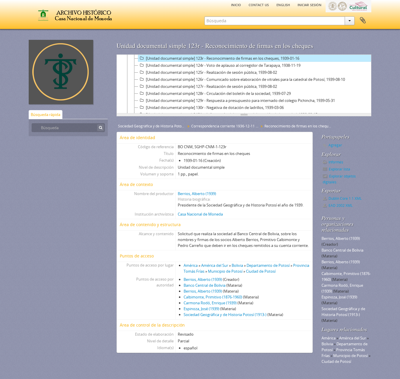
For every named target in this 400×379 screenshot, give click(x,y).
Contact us (259, 4)
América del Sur (214, 265)
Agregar (335, 145)
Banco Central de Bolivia (204, 285)
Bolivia (237, 265)
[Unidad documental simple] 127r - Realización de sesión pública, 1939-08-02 (211, 86)
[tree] (244, 84)
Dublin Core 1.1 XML (345, 198)
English (283, 4)
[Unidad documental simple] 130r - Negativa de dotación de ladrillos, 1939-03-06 (215, 107)
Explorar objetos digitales (339, 179)
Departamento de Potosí (268, 265)
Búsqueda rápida (45, 114)
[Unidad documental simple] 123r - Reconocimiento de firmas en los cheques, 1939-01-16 (222, 58)
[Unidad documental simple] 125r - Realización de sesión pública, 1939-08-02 (211, 72)
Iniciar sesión (310, 4)
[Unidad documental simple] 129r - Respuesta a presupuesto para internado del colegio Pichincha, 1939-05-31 (240, 100)
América (191, 265)
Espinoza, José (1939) (201, 308)
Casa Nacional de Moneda (200, 214)
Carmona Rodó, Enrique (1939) (210, 302)
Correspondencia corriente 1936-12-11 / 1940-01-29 (225, 126)
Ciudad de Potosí (261, 271)
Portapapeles (362, 20)
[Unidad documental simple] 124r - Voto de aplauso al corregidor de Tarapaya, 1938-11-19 (223, 65)
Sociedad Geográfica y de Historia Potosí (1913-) (225, 314)
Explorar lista (339, 169)
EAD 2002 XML (340, 205)
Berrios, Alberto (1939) (197, 193)
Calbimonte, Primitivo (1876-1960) (213, 297)
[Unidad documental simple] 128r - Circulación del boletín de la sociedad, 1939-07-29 (218, 93)
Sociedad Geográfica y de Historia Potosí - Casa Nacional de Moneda (152, 126)
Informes (335, 162)
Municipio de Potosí (225, 271)
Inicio (236, 4)
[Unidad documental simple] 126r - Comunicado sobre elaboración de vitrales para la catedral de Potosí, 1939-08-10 (245, 79)
